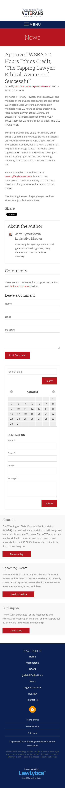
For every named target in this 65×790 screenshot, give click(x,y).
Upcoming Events (14, 568)
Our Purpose (11, 608)
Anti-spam (32, 733)
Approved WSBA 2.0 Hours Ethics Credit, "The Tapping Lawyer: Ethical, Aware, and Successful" (30, 67)
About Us (8, 520)
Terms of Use (32, 719)
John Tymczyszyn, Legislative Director (32, 86)
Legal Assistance (33, 687)
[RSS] (32, 709)
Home (32, 656)
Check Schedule (18, 594)
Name (8, 303)
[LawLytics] (32, 773)
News (33, 681)
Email (8, 316)
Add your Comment (20, 286)
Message (10, 329)
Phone (11, 453)
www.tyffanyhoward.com (18, 176)
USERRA (32, 693)
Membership (17, 554)
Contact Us (16, 630)
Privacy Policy (32, 726)
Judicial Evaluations (32, 675)
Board (32, 668)
